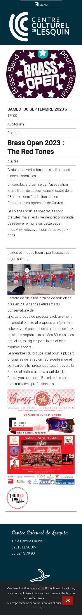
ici (40, 608)
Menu (43, 4)
